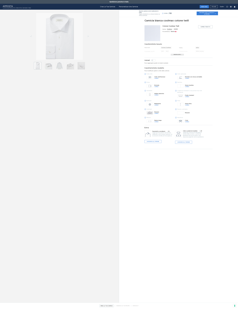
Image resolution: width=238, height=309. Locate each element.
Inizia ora (204, 6)
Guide (222, 6)
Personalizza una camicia (128, 6)
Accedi (214, 6)
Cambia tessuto (205, 26)
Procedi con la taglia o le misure (206, 13)
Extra (146, 127)
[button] (162, 13)
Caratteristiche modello (156, 69)
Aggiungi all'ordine (153, 141)
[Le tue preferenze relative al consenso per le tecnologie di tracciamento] (235, 306)
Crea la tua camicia (107, 6)
